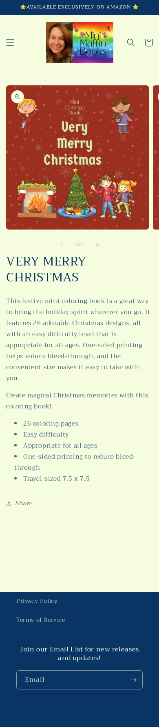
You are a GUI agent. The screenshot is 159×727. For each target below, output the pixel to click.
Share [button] (23, 503)
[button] (10, 42)
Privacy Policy (36, 601)
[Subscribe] (133, 679)
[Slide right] (97, 245)
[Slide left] (62, 245)
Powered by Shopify (117, 720)
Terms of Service (40, 619)
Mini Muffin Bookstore (64, 720)
